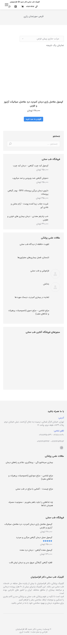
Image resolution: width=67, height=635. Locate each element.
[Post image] (55, 247)
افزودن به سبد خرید (33, 119)
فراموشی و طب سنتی (39, 270)
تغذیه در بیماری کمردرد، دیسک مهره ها (32, 297)
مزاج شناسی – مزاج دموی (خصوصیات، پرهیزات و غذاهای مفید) (28, 312)
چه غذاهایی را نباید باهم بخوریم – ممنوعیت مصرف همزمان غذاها (30, 504)
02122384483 (57, 441)
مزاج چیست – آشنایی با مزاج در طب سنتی (34, 489)
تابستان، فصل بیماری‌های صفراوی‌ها (33, 257)
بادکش (46, 284)
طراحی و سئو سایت (39, 632)
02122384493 (43, 441)
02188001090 (58, 434)
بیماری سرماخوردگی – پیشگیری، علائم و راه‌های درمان (29, 462)
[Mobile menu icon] (6, 5)
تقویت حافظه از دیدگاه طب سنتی (34, 244)
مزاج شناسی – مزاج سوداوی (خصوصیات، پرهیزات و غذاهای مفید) (30, 477)
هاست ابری (24, 632)
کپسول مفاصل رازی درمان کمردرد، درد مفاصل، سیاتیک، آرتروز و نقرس (33, 104)
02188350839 (45, 434)
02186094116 (30, 6)
